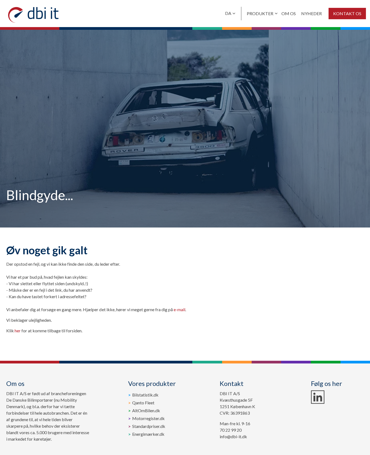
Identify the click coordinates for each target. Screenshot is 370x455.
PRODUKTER (260, 13)
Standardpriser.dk (148, 426)
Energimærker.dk (148, 434)
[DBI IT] (33, 15)
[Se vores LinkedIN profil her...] (317, 397)
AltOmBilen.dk (146, 410)
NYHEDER (311, 13)
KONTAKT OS (347, 13)
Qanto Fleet (143, 402)
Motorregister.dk (148, 418)
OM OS (288, 13)
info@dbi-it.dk (233, 436)
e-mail (179, 309)
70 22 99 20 (231, 430)
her (18, 330)
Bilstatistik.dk (145, 394)
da (228, 13)
